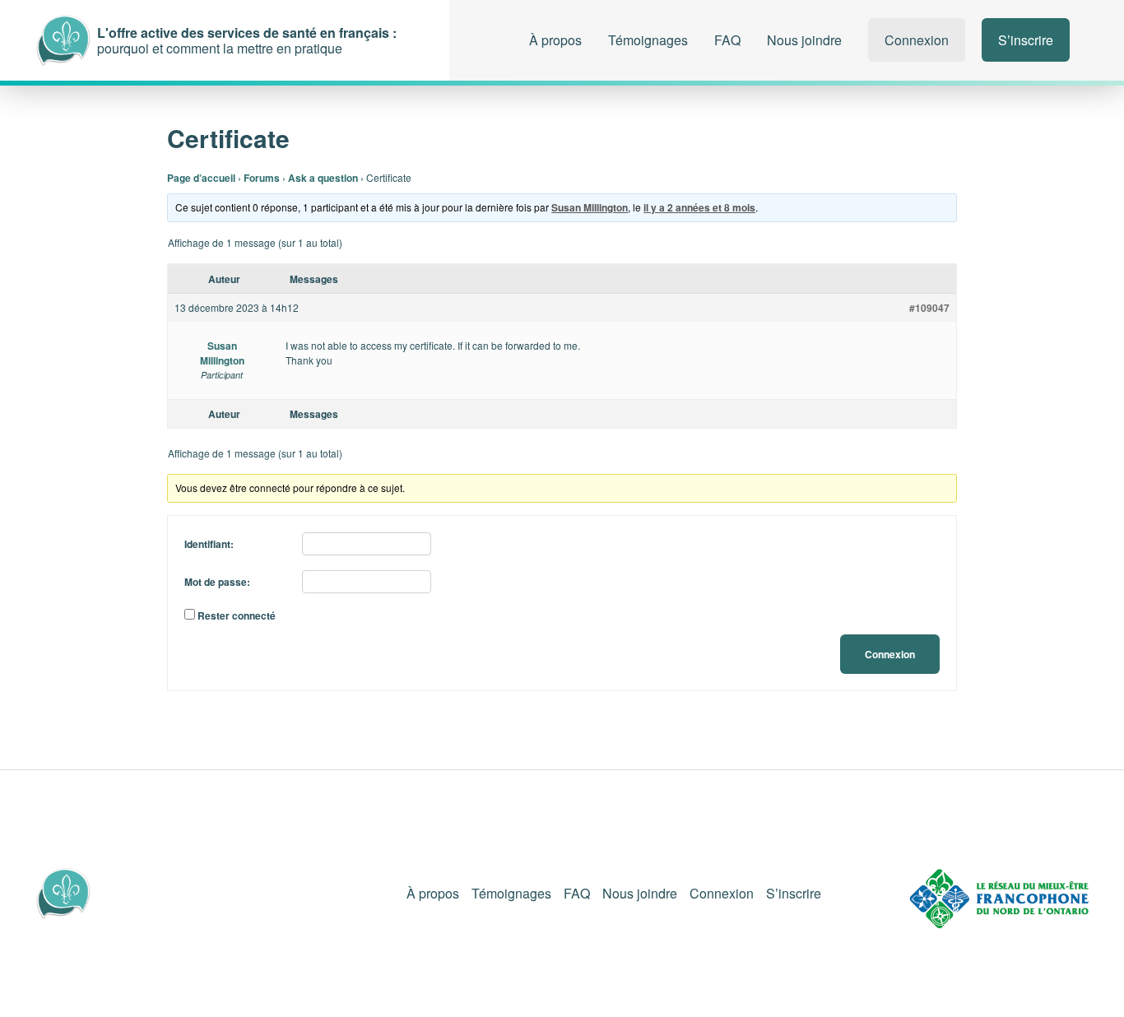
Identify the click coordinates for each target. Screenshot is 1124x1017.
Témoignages (648, 39)
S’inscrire (1025, 39)
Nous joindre (804, 39)
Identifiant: (209, 543)
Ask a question (323, 177)
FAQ (727, 39)
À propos (555, 39)
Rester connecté (236, 615)
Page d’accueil (201, 177)
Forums (262, 177)
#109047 (929, 307)
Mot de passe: (217, 581)
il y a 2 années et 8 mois (699, 207)
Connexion (917, 39)
